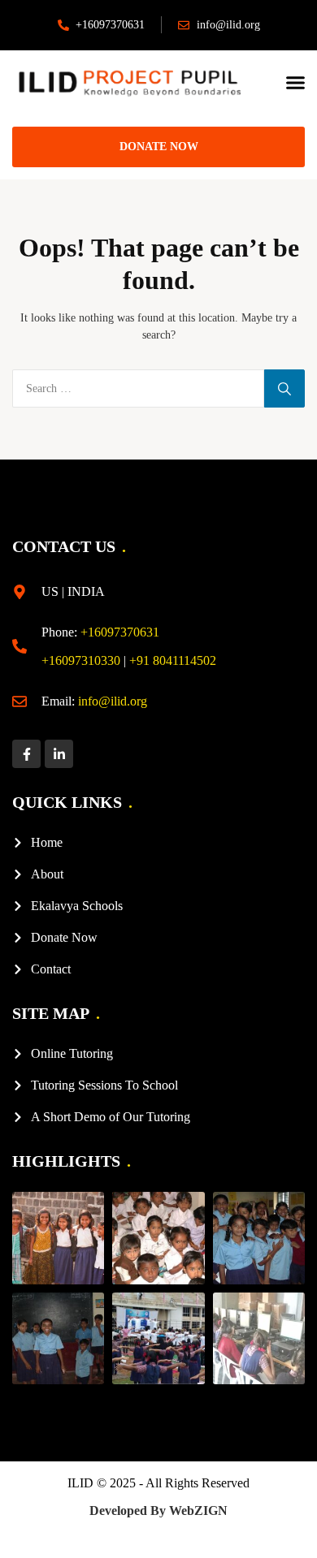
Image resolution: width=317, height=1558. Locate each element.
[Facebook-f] (26, 754)
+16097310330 (80, 660)
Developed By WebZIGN (158, 1510)
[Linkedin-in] (59, 754)
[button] (295, 82)
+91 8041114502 (172, 660)
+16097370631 (119, 632)
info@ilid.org (112, 701)
